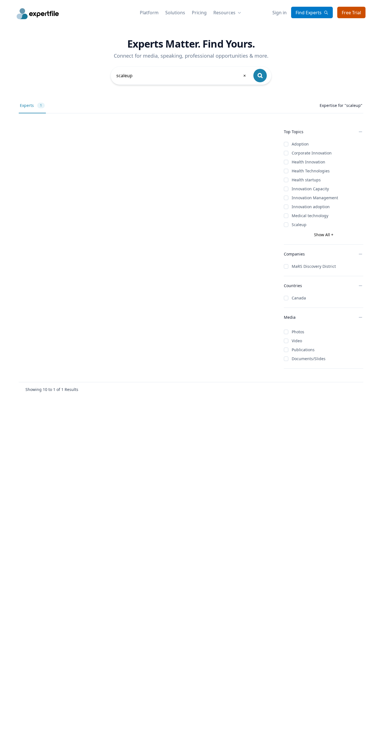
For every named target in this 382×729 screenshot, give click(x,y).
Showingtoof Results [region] (51, 389)
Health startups (306, 179)
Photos (298, 331)
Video (297, 340)
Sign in (279, 13)
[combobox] (181, 75)
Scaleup (299, 224)
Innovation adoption (311, 206)
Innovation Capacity (310, 188)
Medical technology (310, 215)
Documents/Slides (309, 358)
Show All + (323, 234)
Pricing (199, 13)
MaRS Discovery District (314, 266)
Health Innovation (308, 162)
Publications (303, 349)
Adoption (300, 144)
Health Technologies (311, 171)
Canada (299, 298)
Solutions (175, 13)
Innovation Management (315, 197)
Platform (149, 13)
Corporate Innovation (312, 153)
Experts (31, 105)
